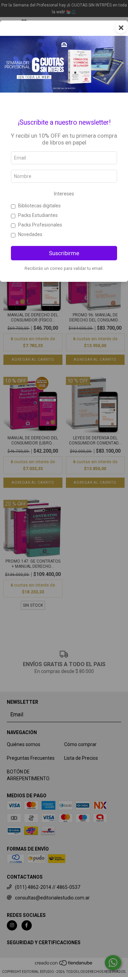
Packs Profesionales (40, 225)
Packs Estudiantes (38, 215)
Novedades (30, 234)
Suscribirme (64, 253)
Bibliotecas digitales (39, 205)
